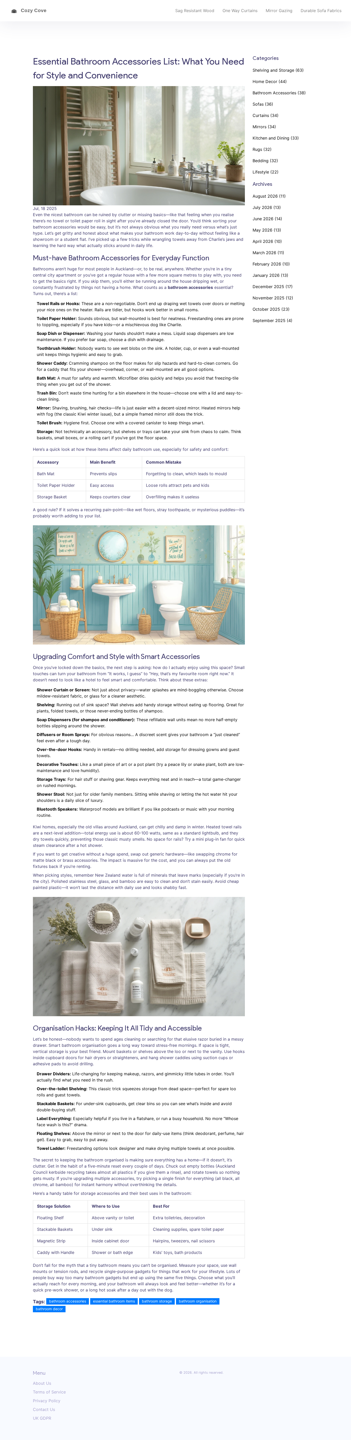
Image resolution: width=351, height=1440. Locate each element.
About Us (42, 1383)
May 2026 (267, 230)
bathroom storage (157, 1301)
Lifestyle (266, 172)
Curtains (266, 115)
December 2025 (273, 286)
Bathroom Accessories (279, 92)
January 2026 (270, 275)
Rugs (262, 149)
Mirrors (264, 126)
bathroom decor (49, 1309)
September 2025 (272, 320)
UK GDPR (42, 1418)
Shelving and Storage (278, 70)
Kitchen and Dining (276, 138)
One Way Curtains (240, 10)
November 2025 (273, 297)
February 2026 (271, 264)
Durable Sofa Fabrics (321, 10)
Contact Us (44, 1409)
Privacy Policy (46, 1400)
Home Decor (270, 81)
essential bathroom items (114, 1301)
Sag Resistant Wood (194, 10)
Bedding (265, 160)
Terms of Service (49, 1392)
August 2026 (269, 196)
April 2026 (267, 241)
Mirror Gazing (279, 10)
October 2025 (271, 309)
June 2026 (267, 218)
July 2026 (267, 207)
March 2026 (268, 252)
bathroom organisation (198, 1301)
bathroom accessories (67, 1301)
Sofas (263, 104)
